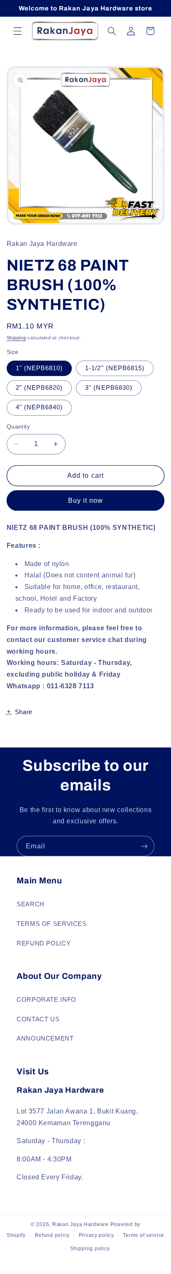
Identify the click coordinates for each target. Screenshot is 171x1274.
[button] (17, 30)
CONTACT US (38, 1019)
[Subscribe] (144, 846)
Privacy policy (96, 1235)
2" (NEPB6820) (39, 387)
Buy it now (85, 500)
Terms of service (143, 1235)
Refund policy (52, 1235)
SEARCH (30, 904)
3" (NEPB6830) (108, 387)
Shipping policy (90, 1248)
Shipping (16, 337)
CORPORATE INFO (46, 999)
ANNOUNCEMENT (45, 1038)
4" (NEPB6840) (39, 407)
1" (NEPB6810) (39, 368)
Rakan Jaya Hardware (80, 1224)
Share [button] (23, 712)
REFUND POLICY (44, 943)
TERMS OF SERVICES (52, 923)
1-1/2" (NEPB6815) (114, 368)
